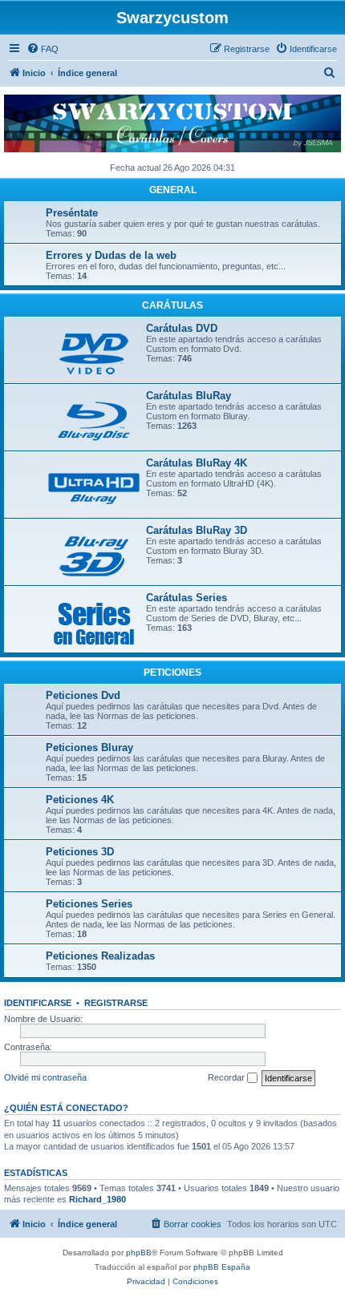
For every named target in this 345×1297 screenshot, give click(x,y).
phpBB (139, 1252)
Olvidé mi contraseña (45, 1077)
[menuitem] (42, 49)
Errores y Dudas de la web (111, 255)
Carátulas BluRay (188, 396)
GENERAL (173, 190)
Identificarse (37, 1003)
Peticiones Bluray (89, 747)
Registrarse (116, 1003)
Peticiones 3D (80, 852)
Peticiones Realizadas (100, 956)
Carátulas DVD (181, 328)
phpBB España (221, 1267)
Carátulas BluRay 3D (196, 530)
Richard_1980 (97, 1199)
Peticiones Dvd (83, 695)
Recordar (227, 1077)
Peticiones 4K (80, 800)
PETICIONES (172, 672)
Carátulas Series (186, 598)
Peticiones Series (89, 904)
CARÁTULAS (172, 305)
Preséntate (72, 213)
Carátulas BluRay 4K (196, 463)
